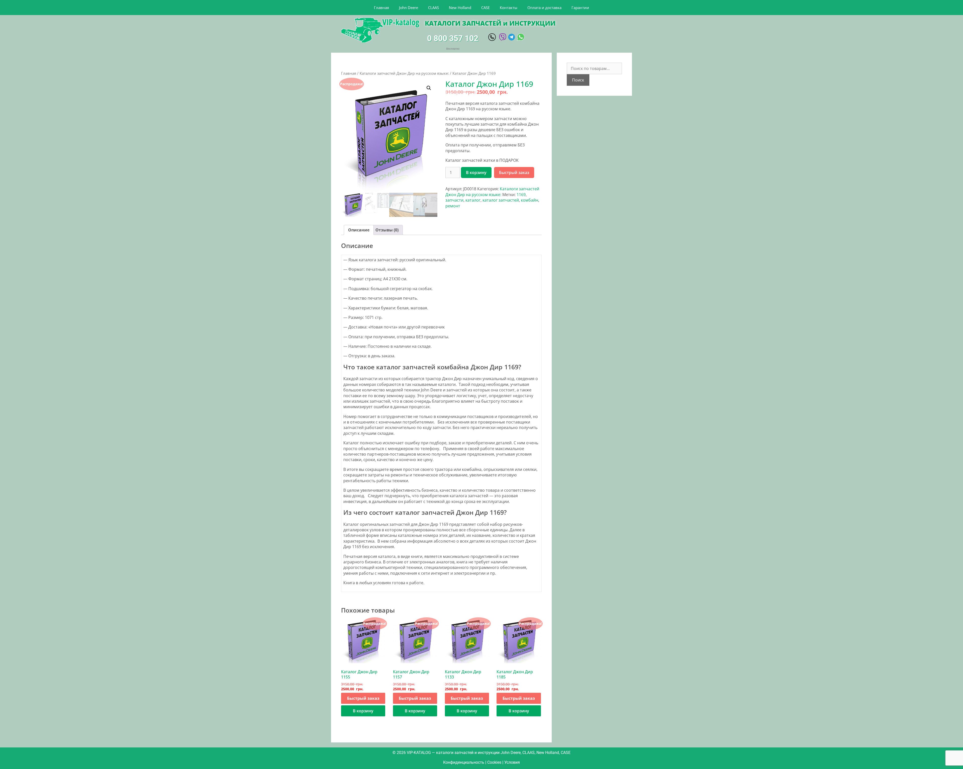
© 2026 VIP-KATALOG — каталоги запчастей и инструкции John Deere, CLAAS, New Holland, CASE (481, 752)
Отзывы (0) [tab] (386, 230)
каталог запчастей (501, 200)
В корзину (476, 172)
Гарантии (580, 7)
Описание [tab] (358, 230)
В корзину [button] (363, 711)
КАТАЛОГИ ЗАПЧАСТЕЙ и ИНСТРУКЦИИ (490, 23)
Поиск (578, 80)
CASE (485, 7)
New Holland (460, 7)
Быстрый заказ (514, 172)
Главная (381, 7)
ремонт (452, 206)
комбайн (529, 200)
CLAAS (433, 7)
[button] (428, 88)
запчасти (454, 200)
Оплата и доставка (544, 7)
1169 (521, 194)
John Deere (408, 7)
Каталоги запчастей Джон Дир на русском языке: (404, 73)
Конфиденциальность (463, 762)
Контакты (508, 7)
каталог (472, 200)
